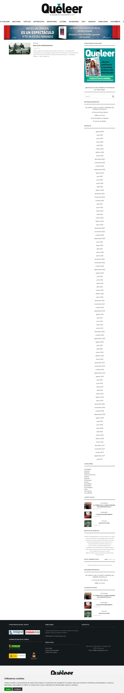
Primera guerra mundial (103, 551)
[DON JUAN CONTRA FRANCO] (19, 48)
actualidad (91, 536)
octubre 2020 (99, 335)
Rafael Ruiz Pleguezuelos (91, 552)
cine (110, 536)
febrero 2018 (100, 438)
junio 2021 (100, 321)
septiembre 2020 (99, 338)
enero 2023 (99, 256)
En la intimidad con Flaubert (100, 118)
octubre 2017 (99, 452)
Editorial (86, 478)
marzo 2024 (99, 218)
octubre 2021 (100, 307)
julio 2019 (100, 380)
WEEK (106, 559)
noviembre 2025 (100, 162)
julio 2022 (100, 276)
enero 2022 (99, 297)
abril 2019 (100, 390)
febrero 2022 (100, 294)
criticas (87, 538)
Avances (92, 22)
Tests (86, 489)
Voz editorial (88, 493)
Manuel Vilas (99, 543)
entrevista (111, 538)
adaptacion (96, 536)
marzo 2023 (99, 252)
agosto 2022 (100, 273)
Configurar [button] (17, 689)
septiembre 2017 (99, 456)
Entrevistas (38, 22)
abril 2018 (100, 432)
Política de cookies (51, 652)
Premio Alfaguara (94, 551)
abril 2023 (100, 249)
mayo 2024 (99, 211)
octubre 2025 (99, 166)
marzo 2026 (99, 149)
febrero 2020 (100, 356)
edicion (107, 538)
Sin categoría (88, 487)
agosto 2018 (100, 418)
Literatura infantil (92, 543)
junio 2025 (99, 180)
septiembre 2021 (99, 311)
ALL (114, 559)
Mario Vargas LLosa (107, 543)
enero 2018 (99, 442)
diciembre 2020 (100, 331)
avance (100, 536)
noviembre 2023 (99, 231)
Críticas (27, 22)
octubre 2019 (99, 369)
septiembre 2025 (99, 169)
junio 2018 (99, 425)
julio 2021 (100, 318)
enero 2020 (99, 359)
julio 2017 (100, 459)
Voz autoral (87, 491)
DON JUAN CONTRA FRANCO (43, 45)
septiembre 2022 (99, 269)
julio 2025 (100, 176)
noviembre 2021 (100, 304)
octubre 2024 (99, 200)
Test (84, 22)
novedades (99, 545)
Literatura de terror (108, 542)
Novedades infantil (106, 545)
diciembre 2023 (100, 228)
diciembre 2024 (100, 194)
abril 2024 (100, 214)
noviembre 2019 (100, 366)
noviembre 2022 (99, 262)
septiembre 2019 (99, 373)
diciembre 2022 (100, 259)
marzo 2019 (99, 394)
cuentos (91, 538)
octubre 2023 (99, 235)
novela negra (88, 549)
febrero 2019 (100, 397)
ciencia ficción (106, 536)
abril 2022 (100, 287)
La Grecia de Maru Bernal (100, 112)
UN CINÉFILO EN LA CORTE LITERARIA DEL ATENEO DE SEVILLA (99, 108)
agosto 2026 (100, 131)
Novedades (74, 22)
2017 (88, 536)
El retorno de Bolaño (99, 121)
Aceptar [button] (8, 689)
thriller (112, 552)
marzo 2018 (99, 435)
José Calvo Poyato (104, 540)
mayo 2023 (99, 245)
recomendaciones (102, 552)
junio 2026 (99, 138)
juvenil (109, 540)
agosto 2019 (100, 376)
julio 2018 (100, 421)
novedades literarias (90, 547)
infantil (98, 540)
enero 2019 (99, 400)
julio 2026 (100, 135)
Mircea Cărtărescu (93, 545)
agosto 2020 (100, 342)
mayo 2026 (99, 142)
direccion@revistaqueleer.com (98, 650)
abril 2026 (100, 145)
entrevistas (87, 540)
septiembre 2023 (99, 238)
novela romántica (103, 549)
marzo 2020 (100, 352)
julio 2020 (100, 345)
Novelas (109, 549)
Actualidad (87, 469)
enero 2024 (99, 225)
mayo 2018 (99, 428)
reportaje (108, 552)
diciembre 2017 (100, 445)
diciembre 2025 (100, 159)
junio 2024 (99, 207)
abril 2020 (100, 349)
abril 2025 (100, 187)
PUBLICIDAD (103, 22)
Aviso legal (48, 648)
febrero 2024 (100, 221)
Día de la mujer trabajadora (99, 538)
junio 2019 (99, 383)
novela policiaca (95, 549)
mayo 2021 (99, 325)
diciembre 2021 (99, 300)
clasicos (113, 536)
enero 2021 (99, 328)
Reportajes (52, 22)
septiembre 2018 (99, 414)
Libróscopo (96, 542)
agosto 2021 (100, 314)
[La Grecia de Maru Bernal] (88, 515)
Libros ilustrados (90, 542)
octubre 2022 (99, 266)
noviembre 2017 (100, 449)
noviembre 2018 (99, 407)
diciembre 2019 (100, 363)
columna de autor (89, 474)
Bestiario (16, 22)
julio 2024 (100, 204)
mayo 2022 (99, 283)
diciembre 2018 (100, 404)
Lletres (63, 22)
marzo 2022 (99, 290)
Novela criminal (102, 547)
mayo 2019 (99, 387)
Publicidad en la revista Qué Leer (55, 636)
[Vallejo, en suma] (88, 523)
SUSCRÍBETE (115, 22)
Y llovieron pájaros (99, 554)
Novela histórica (109, 547)
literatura (101, 542)
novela (96, 547)
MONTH (110, 559)
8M (85, 536)
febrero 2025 (100, 190)
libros (112, 540)
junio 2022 (99, 280)
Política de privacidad (52, 650)
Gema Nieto (93, 540)
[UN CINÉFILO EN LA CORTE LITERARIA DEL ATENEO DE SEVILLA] (88, 505)
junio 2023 (99, 242)
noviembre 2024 (99, 197)
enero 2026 (99, 156)
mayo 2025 (99, 183)
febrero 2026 (100, 152)
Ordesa (112, 549)
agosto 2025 (100, 173)
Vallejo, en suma (100, 115)
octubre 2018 (99, 411)
